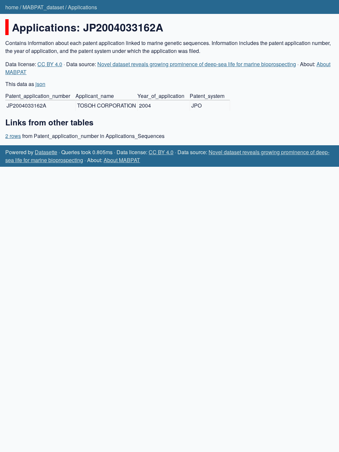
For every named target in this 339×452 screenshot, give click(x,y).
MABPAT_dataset (43, 7)
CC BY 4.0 (49, 64)
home (12, 7)
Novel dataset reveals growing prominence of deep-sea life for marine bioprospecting (196, 64)
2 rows (13, 136)
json (40, 84)
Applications (82, 7)
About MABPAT (122, 160)
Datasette (46, 152)
